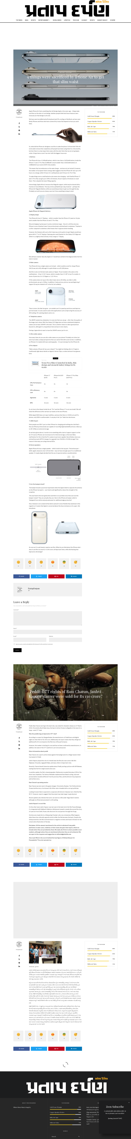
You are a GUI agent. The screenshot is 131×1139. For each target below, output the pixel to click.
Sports (33, 20)
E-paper (112, 20)
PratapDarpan (19, 117)
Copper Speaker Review (94, 121)
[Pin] (19, 130)
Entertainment (43, 20)
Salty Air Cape (91, 126)
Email (15, 636)
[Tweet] (19, 127)
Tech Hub (76, 20)
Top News (19, 20)
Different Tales (92, 132)
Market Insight (102, 20)
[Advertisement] (65, 36)
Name (15, 628)
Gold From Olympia (93, 116)
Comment (16, 609)
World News (57, 20)
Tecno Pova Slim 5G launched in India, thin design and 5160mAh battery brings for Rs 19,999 (59, 365)
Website (51, 636)
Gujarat (84, 20)
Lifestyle (67, 20)
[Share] (19, 123)
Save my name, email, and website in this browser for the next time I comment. (34, 644)
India (26, 20)
